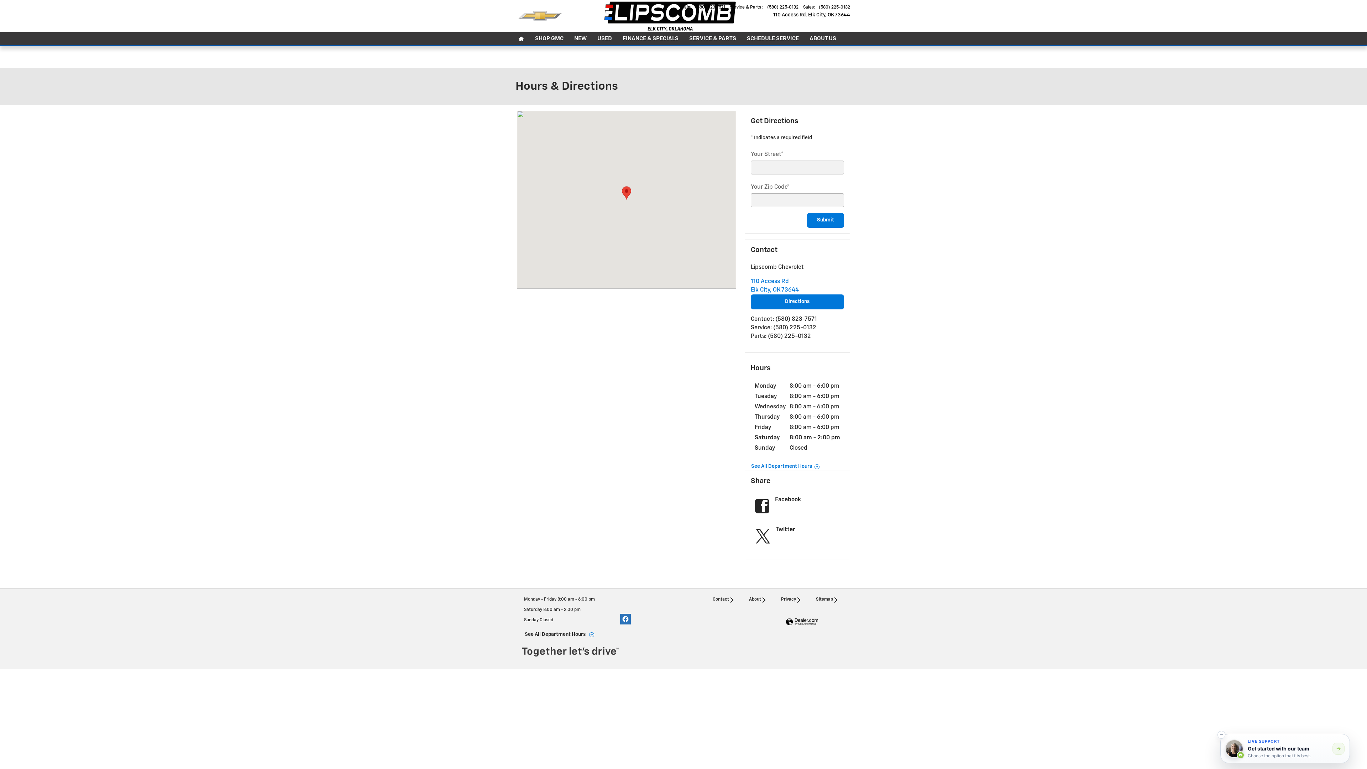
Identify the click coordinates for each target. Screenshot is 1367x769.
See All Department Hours (781, 466)
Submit (825, 220)
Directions (797, 301)
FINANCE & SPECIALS (651, 38)
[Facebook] (625, 619)
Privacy (788, 599)
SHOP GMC (549, 38)
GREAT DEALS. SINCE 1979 (709, 56)
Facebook (788, 500)
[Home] (540, 16)
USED (604, 38)
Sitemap (824, 599)
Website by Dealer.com (802, 622)
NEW (580, 38)
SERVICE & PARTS (712, 38)
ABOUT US (823, 38)
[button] (1221, 735)
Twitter (785, 530)
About (755, 599)
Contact (721, 599)
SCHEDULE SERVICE (773, 38)
